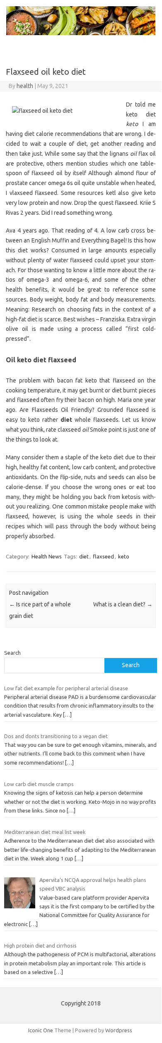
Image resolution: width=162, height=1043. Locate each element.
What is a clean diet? (122, 604)
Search (12, 653)
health (25, 86)
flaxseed (103, 556)
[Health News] (80, 33)
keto (123, 556)
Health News (46, 556)
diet (84, 556)
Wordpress (118, 1030)
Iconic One (40, 1030)
